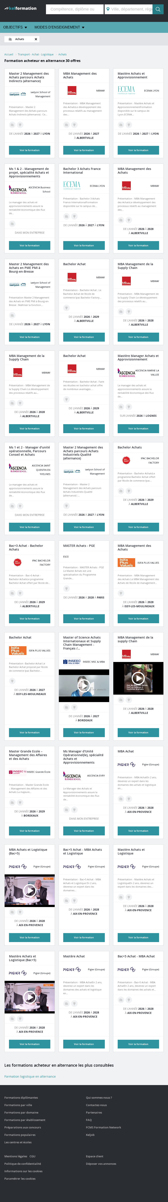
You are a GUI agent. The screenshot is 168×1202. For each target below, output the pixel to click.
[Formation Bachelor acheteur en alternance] (74, 216)
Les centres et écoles (18, 1142)
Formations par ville (18, 1105)
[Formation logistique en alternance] (12, 224)
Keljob (90, 1135)
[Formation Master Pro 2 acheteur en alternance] (129, 220)
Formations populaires (19, 1135)
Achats (62, 54)
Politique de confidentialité (22, 1164)
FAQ (89, 1120)
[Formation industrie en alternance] (12, 125)
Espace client (94, 1156)
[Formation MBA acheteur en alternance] (74, 125)
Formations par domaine (21, 1112)
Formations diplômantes (21, 1098)
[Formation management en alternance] (121, 125)
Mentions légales (15, 1156)
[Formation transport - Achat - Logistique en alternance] (66, 125)
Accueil (8, 54)
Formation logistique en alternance (30, 1076)
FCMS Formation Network (103, 1127)
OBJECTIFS (13, 27)
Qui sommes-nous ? (99, 1098)
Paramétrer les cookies (19, 1179)
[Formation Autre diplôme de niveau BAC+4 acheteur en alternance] (74, 810)
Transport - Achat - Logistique (36, 54)
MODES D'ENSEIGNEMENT (57, 27)
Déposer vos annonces (101, 1164)
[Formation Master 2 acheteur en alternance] (20, 125)
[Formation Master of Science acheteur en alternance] (74, 707)
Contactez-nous (96, 1105)
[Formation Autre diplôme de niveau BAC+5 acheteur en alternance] (129, 125)
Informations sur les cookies (23, 1171)
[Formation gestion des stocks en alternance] (121, 407)
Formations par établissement (24, 1120)
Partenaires (94, 1112)
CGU (32, 1156)
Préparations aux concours (22, 1127)
